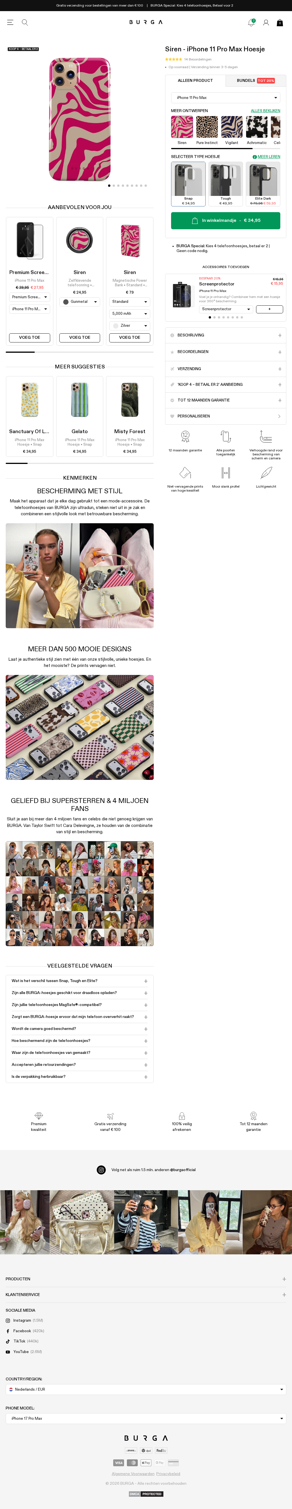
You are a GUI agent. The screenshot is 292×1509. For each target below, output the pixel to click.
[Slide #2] (118, 185)
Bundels (255, 81)
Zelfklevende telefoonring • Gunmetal (80, 283)
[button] (188, 59)
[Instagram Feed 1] (146, 1222)
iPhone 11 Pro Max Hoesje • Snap (29, 442)
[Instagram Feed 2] (210, 1222)
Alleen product (195, 81)
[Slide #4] (127, 185)
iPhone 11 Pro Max (29, 281)
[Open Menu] (10, 22)
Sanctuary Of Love (31, 431)
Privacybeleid (168, 1474)
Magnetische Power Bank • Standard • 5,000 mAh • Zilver (130, 283)
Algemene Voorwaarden (133, 1474)
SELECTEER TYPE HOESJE (195, 157)
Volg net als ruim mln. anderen (153, 1170)
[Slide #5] (132, 185)
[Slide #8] (146, 185)
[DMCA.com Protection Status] (146, 1494)
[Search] (25, 22)
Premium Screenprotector (40, 272)
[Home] (146, 22)
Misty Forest (129, 431)
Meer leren (269, 157)
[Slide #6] (136, 185)
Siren (80, 272)
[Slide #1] (114, 185)
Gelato (80, 431)
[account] (266, 22)
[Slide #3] (123, 185)
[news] (251, 22)
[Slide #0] (109, 185)
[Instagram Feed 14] (82, 1222)
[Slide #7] (141, 185)
